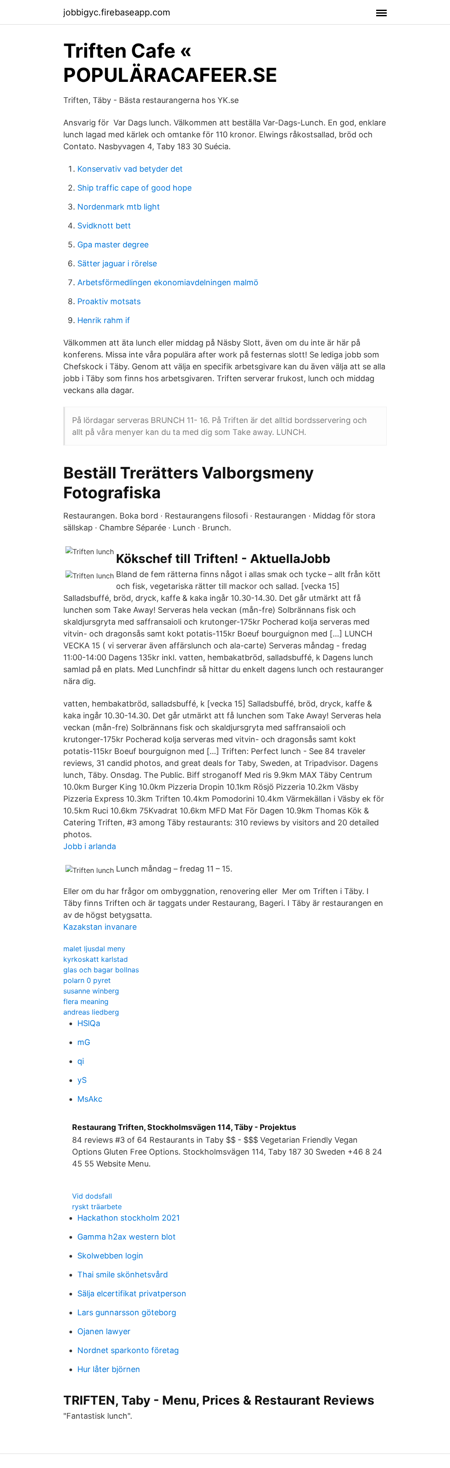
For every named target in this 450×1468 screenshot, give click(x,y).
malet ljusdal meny (94, 948)
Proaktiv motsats (109, 301)
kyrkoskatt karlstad (95, 959)
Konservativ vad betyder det (130, 168)
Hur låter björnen (108, 1369)
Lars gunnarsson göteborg (126, 1312)
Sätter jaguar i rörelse (117, 263)
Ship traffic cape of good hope (134, 187)
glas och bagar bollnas (101, 969)
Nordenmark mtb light (118, 206)
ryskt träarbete (97, 1206)
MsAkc (89, 1099)
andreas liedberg (91, 1012)
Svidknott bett (104, 225)
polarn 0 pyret (87, 980)
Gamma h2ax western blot (126, 1236)
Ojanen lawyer (104, 1331)
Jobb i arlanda (89, 846)
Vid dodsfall (92, 1196)
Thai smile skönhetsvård (122, 1274)
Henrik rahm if (103, 320)
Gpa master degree (113, 244)
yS (82, 1080)
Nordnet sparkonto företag (128, 1350)
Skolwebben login (110, 1255)
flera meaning (86, 1001)
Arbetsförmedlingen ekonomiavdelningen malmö (167, 282)
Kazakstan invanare (100, 926)
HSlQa (88, 1023)
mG (83, 1042)
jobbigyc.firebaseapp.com (116, 12)
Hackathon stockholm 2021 (128, 1217)
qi (80, 1061)
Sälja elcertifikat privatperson (131, 1293)
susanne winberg (91, 990)
